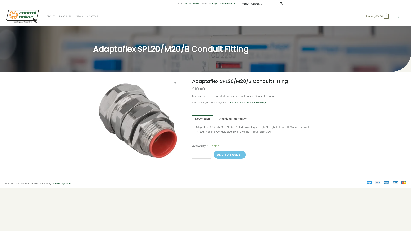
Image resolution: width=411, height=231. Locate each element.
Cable (231, 102)
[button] (99, 16)
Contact (92, 16)
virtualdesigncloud (61, 183)
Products (65, 16)
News (79, 16)
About (51, 16)
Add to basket (229, 154)
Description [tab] (202, 118)
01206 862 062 (192, 3)
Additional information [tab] (233, 118)
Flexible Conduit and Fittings (251, 102)
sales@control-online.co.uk (222, 3)
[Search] (281, 3)
